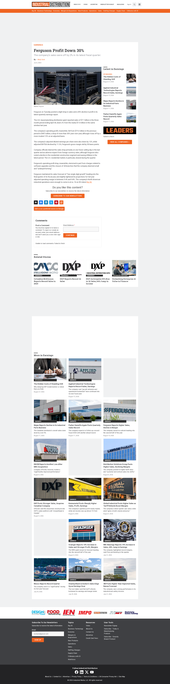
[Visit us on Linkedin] (81, 672)
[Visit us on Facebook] (76, 672)
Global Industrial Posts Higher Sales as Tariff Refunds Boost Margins (119, 504)
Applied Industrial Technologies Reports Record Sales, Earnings (113, 90)
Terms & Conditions (90, 677)
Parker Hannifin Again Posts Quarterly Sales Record (112, 116)
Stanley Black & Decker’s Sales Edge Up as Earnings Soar (84, 585)
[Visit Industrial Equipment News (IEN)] (69, 612)
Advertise (66, 677)
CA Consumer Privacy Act (108, 677)
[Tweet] (51, 202)
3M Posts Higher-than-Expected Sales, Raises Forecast (119, 585)
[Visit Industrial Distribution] (100, 613)
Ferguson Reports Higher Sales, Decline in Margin (116, 426)
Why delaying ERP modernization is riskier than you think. (49, 388)
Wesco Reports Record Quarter (47, 584)
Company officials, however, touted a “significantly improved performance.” (47, 471)
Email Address (69, 225)
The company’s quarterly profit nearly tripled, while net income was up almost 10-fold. (84, 510)
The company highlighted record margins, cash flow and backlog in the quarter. (118, 551)
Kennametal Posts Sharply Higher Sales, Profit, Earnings (83, 504)
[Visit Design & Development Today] (38, 612)
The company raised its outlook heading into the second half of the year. (119, 432)
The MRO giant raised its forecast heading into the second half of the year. (84, 551)
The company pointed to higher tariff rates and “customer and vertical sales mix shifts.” (119, 471)
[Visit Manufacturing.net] (116, 613)
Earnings (38, 45)
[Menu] (139, 4)
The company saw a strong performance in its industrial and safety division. (119, 590)
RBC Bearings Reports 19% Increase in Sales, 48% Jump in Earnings (119, 546)
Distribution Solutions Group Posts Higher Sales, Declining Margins (118, 465)
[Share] (41, 202)
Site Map (122, 677)
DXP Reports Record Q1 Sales (70, 280)
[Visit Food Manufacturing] (54, 612)
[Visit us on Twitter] (87, 672)
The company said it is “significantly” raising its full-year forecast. (49, 588)
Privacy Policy (77, 677)
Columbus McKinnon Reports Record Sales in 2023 (45, 281)
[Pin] (56, 202)
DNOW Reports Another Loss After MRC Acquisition (48, 465)
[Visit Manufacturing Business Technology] (131, 612)
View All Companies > (119, 142)
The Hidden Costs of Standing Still (112, 78)
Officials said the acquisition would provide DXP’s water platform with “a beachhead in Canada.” (49, 511)
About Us (48, 677)
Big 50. (89, 182)
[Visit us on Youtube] (92, 672)
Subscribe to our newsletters (67, 196)
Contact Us (57, 677)
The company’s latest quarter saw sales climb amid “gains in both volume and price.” (119, 510)
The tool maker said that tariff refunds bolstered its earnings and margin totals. (83, 590)
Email (34, 630)
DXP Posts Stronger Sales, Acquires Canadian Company (49, 504)
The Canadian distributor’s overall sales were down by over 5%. (50, 432)
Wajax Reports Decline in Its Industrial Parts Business (113, 103)
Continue (70, 235)
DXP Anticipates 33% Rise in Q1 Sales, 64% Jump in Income (98, 281)
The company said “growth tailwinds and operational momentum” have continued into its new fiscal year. (84, 391)
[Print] (36, 202)
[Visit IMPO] (85, 612)
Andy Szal (41, 59)
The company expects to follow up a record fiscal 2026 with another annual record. (84, 432)
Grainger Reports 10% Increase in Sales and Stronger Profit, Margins (83, 546)
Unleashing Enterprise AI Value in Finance (124, 280)
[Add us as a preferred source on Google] (61, 202)
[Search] (134, 4)
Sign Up (38, 640)
